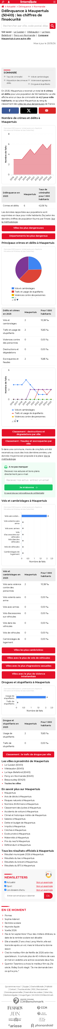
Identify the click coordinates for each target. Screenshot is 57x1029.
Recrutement (42, 989)
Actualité (11, 6)
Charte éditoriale (37, 987)
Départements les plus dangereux (28, 236)
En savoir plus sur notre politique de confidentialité (24, 493)
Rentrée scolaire (13, 923)
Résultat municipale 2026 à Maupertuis (24, 854)
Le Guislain (19, 32)
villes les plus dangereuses (31, 104)
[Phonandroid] (42, 1025)
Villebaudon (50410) (14, 768)
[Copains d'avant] (14, 1019)
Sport (9, 886)
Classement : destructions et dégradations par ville (28, 433)
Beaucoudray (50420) (14, 779)
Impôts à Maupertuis (14, 826)
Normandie (39, 6)
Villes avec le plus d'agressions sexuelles (28, 666)
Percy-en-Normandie (24, 35)
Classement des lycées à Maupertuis (22, 807)
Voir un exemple (44, 882)
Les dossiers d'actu (15, 890)
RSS (33, 989)
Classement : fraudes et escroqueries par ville (28, 442)
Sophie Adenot (12, 919)
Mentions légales (11, 995)
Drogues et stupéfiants (40, 84)
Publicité (48, 987)
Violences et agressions (40, 80)
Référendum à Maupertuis (17, 845)
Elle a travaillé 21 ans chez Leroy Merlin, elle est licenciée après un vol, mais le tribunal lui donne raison (28, 945)
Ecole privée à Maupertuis (17, 833)
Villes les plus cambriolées (28, 650)
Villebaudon (33, 32)
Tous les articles (24, 989)
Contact (13, 989)
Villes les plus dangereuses (28, 228)
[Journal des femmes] (14, 1008)
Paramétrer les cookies (33, 992)
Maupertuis (10, 793)
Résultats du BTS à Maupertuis (19, 865)
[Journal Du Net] (14, 1014)
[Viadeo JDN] (42, 1019)
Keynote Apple (12, 926)
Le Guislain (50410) (13, 765)
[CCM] (42, 1008)
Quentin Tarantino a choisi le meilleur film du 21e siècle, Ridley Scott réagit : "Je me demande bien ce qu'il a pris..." (29, 967)
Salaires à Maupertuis (15, 819)
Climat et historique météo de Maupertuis (25, 815)
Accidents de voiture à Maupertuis (21, 811)
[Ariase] (14, 1025)
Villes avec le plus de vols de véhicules (28, 658)
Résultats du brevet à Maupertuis (20, 862)
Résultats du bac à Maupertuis (19, 858)
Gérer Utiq (48, 992)
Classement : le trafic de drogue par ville (28, 754)
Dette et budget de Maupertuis (19, 822)
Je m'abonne (27, 487)
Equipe (26, 987)
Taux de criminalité (15, 77)
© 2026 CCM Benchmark (42, 995)
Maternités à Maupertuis (16, 837)
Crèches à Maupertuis (15, 830)
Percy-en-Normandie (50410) (18, 776)
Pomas (8, 915)
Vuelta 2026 (11, 930)
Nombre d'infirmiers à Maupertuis (21, 804)
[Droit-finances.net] (42, 1014)
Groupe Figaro (25, 995)
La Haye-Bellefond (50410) (17, 772)
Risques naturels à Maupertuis (19, 800)
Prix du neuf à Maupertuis (17, 841)
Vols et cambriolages (40, 77)
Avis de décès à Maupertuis (17, 796)
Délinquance (24, 6)
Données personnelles (14, 992)
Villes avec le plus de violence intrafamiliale (28, 675)
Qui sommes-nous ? (13, 987)
